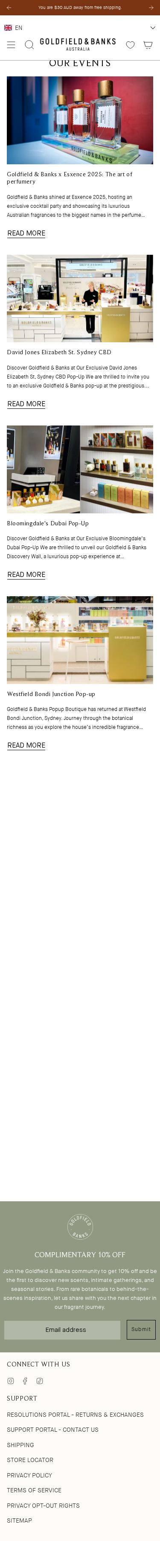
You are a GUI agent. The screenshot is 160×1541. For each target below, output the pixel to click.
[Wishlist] (130, 45)
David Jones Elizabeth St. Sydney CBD (59, 353)
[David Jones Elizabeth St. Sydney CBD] (80, 299)
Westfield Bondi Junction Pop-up (51, 694)
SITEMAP (19, 1520)
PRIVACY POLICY (29, 1475)
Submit (141, 1329)
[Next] (151, 8)
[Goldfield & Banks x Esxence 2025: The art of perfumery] (80, 120)
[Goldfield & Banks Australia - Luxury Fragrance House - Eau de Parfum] (78, 45)
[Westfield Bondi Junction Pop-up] (80, 640)
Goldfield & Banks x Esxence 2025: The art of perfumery (69, 178)
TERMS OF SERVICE (34, 1490)
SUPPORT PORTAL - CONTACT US (53, 1429)
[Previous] (9, 8)
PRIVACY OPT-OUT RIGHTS (43, 1505)
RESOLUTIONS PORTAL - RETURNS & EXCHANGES (75, 1415)
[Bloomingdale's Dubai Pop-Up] (80, 469)
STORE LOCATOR (30, 1460)
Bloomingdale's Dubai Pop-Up (48, 524)
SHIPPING (20, 1445)
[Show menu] (11, 45)
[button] (80, 27)
